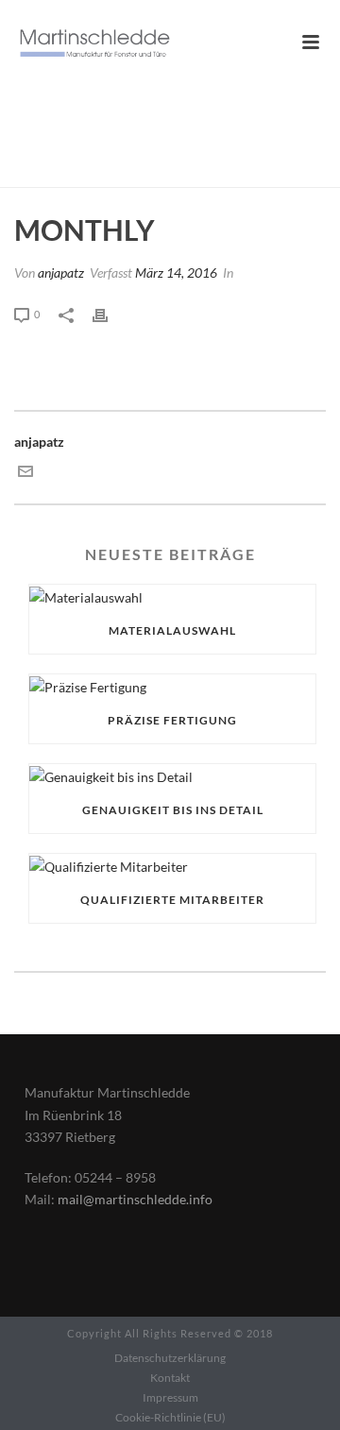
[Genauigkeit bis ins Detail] (172, 776)
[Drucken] (110, 313)
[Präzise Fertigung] (172, 686)
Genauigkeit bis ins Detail (173, 810)
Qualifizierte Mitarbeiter (172, 900)
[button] (34, 1396)
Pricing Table (159, 173)
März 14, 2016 (176, 272)
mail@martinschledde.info (135, 1199)
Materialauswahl (172, 630)
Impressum (170, 1397)
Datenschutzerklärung (170, 1358)
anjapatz (61, 272)
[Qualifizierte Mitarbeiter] (172, 865)
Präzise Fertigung (172, 720)
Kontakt (170, 1377)
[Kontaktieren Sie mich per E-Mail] (25, 474)
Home (92, 173)
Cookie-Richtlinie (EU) (170, 1417)
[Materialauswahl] (172, 596)
